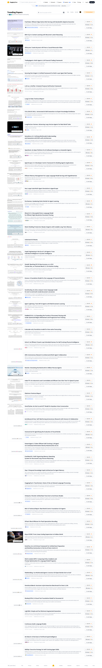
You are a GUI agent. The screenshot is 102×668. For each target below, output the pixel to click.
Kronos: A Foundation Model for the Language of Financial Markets (45, 278)
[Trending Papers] (80, 12)
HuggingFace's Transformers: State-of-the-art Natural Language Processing (47, 483)
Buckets (67, 2)
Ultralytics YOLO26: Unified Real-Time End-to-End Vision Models (44, 496)
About (37, 665)
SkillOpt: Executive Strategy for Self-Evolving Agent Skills (42, 649)
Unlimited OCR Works (31, 239)
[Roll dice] (64, 12)
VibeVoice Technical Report (33, 393)
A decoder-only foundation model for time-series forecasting (43, 329)
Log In (86, 2)
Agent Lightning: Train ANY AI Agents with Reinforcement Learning (45, 304)
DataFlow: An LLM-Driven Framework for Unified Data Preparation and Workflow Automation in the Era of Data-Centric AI (45, 547)
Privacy (29, 665)
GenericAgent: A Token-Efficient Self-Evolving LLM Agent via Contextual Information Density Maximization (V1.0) (42, 444)
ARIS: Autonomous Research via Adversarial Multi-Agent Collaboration (46, 355)
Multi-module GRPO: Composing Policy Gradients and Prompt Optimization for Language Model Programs (41, 560)
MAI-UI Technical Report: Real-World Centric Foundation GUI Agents (45, 508)
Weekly (72, 12)
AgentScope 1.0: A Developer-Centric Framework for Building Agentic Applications (49, 163)
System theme (12, 665)
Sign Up (92, 2)
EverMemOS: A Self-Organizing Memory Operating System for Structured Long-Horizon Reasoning (40, 457)
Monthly (76, 12)
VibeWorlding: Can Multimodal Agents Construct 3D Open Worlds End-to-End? (48, 572)
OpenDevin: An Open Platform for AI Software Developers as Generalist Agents (48, 150)
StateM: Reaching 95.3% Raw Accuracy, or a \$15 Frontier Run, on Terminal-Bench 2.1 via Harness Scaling (41, 265)
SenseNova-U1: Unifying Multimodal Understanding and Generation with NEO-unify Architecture (40, 137)
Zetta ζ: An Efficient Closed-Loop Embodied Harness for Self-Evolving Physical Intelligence (52, 342)
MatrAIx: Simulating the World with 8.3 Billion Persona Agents (43, 368)
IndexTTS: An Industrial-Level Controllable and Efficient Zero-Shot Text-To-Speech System (52, 380)
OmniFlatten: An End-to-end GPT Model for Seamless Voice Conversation (46, 406)
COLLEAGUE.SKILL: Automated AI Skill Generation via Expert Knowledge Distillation (50, 111)
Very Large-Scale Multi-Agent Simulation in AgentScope (41, 188)
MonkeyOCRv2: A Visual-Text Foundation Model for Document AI (44, 598)
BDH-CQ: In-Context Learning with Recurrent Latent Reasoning (44, 35)
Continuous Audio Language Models (35, 624)
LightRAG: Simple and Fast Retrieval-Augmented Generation (43, 611)
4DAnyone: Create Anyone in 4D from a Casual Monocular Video (43, 47)
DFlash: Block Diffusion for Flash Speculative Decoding (41, 521)
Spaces (59, 2)
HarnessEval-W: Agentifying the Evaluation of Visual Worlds (42, 432)
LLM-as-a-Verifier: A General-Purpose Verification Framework (43, 86)
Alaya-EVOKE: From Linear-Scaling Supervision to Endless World (44, 534)
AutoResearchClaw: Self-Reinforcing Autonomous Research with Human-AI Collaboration (51, 419)
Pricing (79, 2)
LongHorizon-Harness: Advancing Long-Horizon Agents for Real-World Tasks (48, 124)
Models (46, 2)
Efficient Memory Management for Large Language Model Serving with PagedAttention (51, 176)
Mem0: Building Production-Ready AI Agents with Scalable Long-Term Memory (48, 227)
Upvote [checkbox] (89, 21)
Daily (68, 12)
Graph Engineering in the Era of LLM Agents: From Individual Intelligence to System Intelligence (40, 252)
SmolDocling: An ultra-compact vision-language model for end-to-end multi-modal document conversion (41, 291)
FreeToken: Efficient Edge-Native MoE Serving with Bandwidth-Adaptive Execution (49, 22)
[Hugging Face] (53, 666)
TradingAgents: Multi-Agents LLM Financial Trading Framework (44, 60)
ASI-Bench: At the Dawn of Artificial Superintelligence (41, 637)
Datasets (53, 2)
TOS (22, 665)
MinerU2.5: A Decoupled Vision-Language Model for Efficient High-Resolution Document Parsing (39, 214)
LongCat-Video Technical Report (34, 99)
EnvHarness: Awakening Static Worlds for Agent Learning (42, 201)
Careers (45, 665)
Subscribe (64, 5)
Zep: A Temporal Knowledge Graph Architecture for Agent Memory (44, 470)
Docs (75, 2)
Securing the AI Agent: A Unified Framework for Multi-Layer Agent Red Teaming (48, 73)
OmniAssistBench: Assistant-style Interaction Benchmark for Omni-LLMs (46, 585)
